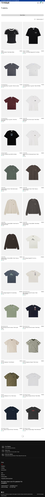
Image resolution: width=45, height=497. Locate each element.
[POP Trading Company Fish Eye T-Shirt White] (33, 379)
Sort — (35, 19)
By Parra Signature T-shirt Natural (7, 362)
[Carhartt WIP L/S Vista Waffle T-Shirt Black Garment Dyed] (33, 207)
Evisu (24, 256)
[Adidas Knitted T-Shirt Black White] (11, 36)
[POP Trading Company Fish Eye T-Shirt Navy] (11, 413)
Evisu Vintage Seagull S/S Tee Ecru (29, 258)
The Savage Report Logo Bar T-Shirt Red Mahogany (9, 120)
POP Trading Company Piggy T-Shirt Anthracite (32, 429)
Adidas (2, 51)
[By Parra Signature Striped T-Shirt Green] (33, 346)
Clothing (2, 468)
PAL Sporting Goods (26, 291)
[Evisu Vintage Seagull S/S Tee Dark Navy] (11, 276)
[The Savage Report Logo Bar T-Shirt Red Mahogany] (11, 103)
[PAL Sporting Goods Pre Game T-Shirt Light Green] (11, 311)
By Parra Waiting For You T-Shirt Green (8, 396)
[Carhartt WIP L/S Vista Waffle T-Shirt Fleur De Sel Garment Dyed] (11, 207)
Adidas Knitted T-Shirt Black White (7, 52)
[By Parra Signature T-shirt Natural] (11, 346)
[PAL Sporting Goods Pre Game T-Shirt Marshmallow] (33, 276)
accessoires (3, 470)
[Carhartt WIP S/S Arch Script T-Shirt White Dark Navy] (33, 103)
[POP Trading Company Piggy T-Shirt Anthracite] (33, 413)
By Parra (2, 360)
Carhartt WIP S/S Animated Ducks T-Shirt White (31, 155)
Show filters (22, 15)
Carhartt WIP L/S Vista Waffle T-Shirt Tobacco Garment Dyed (10, 259)
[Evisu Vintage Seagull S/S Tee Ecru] (33, 242)
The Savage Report (4, 84)
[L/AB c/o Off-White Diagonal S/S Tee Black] (33, 36)
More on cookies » (4, 495)
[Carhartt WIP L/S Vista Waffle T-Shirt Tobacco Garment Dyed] (11, 242)
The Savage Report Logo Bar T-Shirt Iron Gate (10, 86)
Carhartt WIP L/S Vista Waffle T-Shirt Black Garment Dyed (31, 224)
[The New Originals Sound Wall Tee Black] (11, 138)
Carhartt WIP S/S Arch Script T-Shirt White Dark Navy (31, 120)
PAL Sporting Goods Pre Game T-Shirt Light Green (9, 328)
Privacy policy (4, 476)
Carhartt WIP (25, 118)
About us (3, 475)
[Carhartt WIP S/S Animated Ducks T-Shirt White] (33, 138)
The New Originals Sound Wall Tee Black (9, 154)
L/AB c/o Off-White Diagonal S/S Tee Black (31, 52)
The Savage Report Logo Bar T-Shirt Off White (31, 86)
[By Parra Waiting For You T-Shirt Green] (11, 379)
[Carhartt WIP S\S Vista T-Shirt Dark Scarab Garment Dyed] (11, 172)
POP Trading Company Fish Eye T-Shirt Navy (9, 429)
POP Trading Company (26, 394)
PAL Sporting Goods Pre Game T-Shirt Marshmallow (30, 293)
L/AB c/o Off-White (26, 51)
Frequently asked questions (7, 478)
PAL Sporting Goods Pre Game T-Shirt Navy (31, 327)
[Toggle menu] (42, 3)
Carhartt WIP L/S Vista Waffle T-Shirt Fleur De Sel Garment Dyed (10, 224)
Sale (2, 464)
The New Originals (4, 153)
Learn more (17, 0)
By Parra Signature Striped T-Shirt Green (30, 362)
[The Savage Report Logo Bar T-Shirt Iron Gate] (11, 69)
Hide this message (40, 494)
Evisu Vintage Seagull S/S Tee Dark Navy (9, 293)
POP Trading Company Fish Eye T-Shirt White (31, 396)
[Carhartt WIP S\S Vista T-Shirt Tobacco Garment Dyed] (33, 172)
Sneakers (3, 466)
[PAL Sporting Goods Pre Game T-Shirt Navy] (33, 311)
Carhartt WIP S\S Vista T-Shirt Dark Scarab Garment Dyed (9, 189)
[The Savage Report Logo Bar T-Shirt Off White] (33, 69)
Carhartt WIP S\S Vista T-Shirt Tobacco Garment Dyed (30, 189)
